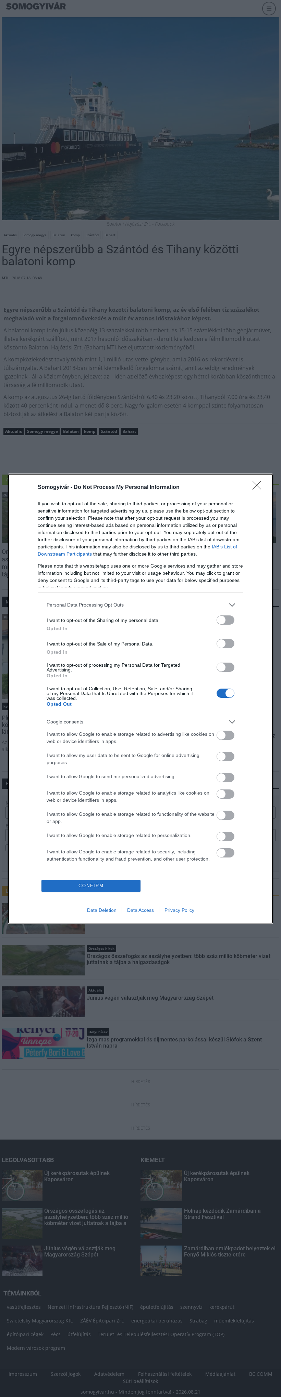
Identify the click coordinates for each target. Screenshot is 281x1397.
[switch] (225, 620)
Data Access (140, 910)
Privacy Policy (179, 910)
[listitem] (140, 605)
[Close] (259, 487)
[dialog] (140, 698)
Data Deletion (102, 910)
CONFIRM (91, 885)
